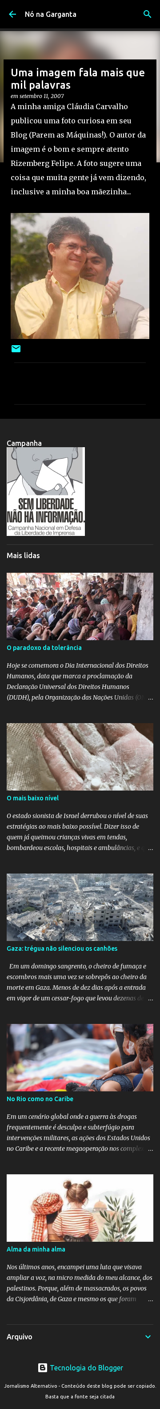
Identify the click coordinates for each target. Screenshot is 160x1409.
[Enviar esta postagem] (16, 352)
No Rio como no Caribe (40, 1098)
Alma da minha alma (36, 1249)
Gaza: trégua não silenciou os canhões (62, 948)
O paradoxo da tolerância (44, 647)
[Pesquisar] (147, 14)
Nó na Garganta (50, 14)
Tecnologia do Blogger (85, 1368)
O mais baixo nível (33, 798)
